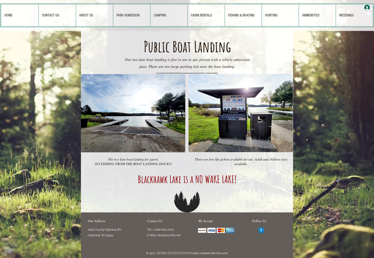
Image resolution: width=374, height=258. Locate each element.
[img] (202, 230)
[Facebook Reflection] (261, 230)
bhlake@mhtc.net (169, 235)
